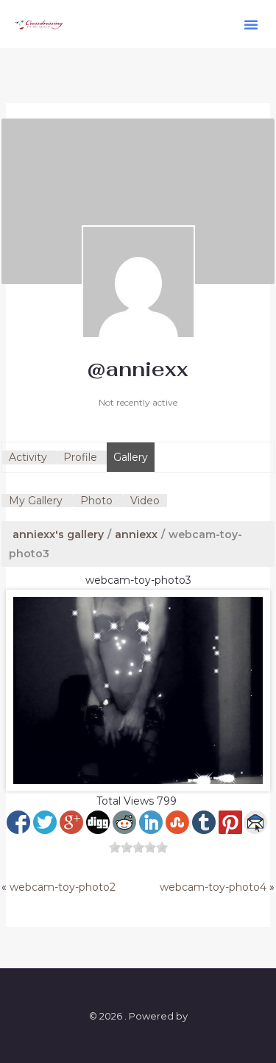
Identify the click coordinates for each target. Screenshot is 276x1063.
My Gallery (36, 500)
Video (145, 500)
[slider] (138, 847)
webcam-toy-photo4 (213, 887)
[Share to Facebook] (18, 822)
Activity (28, 457)
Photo (96, 500)
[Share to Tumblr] (204, 822)
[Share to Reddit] (124, 822)
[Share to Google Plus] (71, 822)
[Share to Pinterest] (230, 822)
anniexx (136, 534)
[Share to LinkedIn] (151, 822)
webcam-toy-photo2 (63, 887)
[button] (251, 24)
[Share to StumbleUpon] (177, 822)
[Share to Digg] (98, 822)
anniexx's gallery (58, 534)
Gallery (130, 457)
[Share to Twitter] (45, 822)
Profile (80, 457)
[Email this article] (255, 822)
